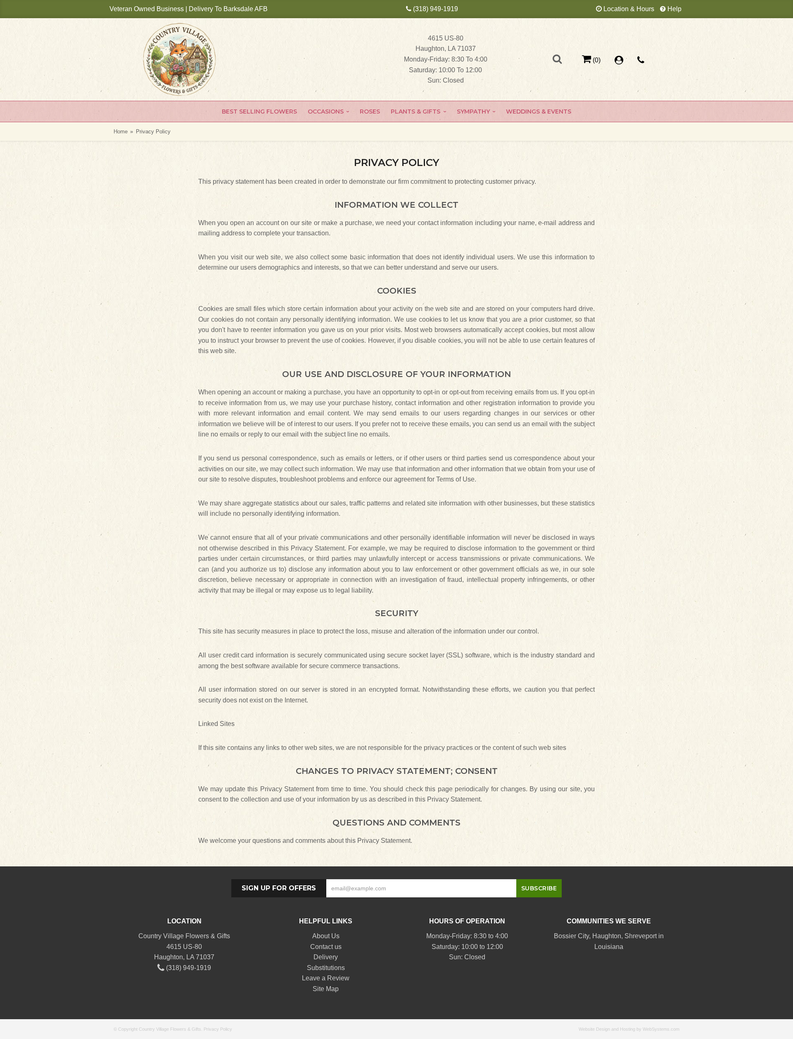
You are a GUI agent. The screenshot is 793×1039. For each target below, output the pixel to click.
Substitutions (326, 967)
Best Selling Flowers (259, 111)
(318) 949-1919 (435, 8)
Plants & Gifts (415, 111)
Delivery (325, 957)
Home (121, 131)
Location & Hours (628, 8)
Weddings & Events (538, 111)
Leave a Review (325, 978)
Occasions (326, 111)
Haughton (606, 935)
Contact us (326, 946)
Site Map (326, 988)
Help (674, 8)
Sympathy (473, 111)
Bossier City (571, 935)
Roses (370, 111)
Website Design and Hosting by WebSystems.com (629, 1029)
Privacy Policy (218, 1029)
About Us (326, 935)
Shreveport (640, 935)
